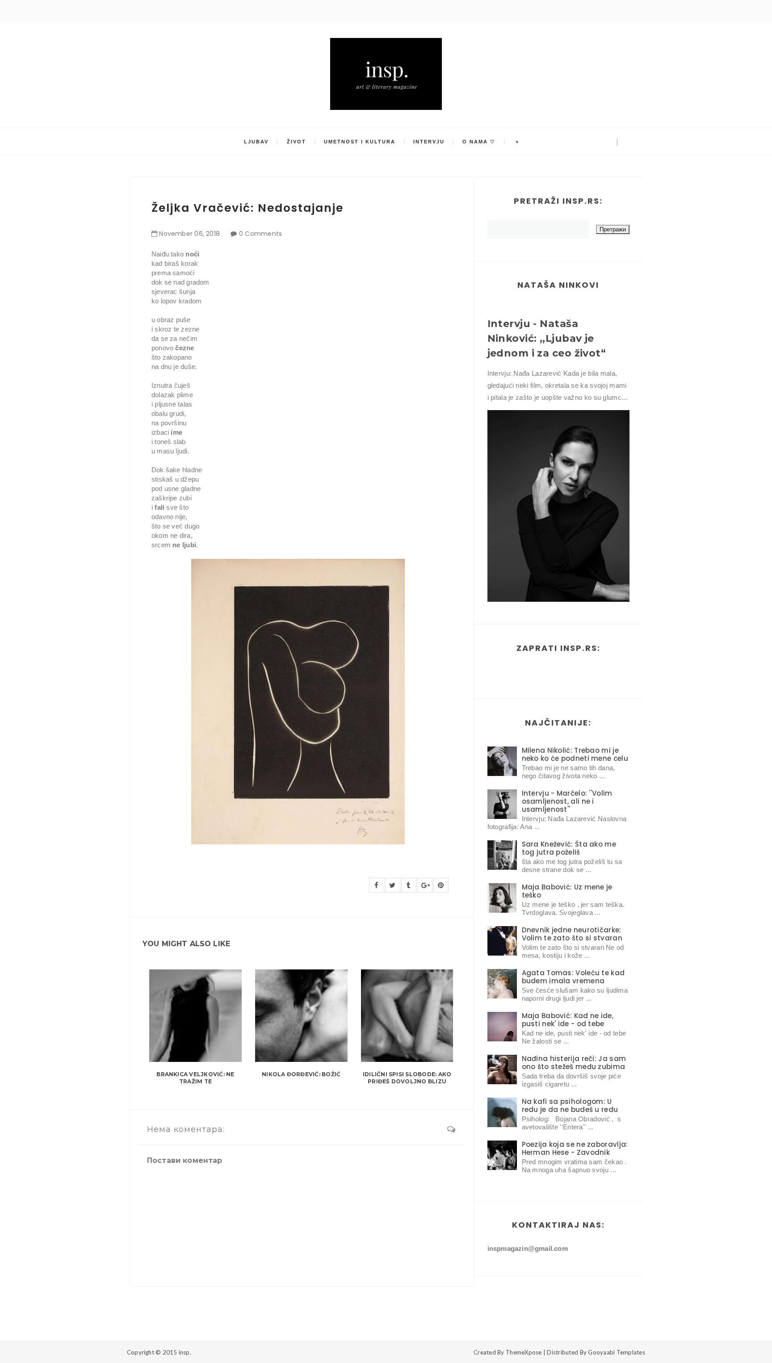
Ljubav (256, 141)
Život (296, 141)
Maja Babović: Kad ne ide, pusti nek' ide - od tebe (568, 1019)
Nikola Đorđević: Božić (301, 1074)
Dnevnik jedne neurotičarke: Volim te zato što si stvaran (572, 934)
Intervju (429, 141)
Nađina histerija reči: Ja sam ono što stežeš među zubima (574, 1062)
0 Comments (260, 233)
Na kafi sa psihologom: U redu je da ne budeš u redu (570, 1105)
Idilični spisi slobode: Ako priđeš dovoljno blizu (407, 1078)
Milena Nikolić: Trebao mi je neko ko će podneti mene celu (575, 754)
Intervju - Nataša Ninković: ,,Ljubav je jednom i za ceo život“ (546, 338)
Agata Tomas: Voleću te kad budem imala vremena (573, 977)
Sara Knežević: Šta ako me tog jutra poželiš (569, 848)
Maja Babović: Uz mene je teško (567, 891)
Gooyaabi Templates (616, 1352)
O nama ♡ (478, 141)
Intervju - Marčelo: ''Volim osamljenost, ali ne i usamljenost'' (567, 801)
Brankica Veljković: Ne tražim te (195, 1078)
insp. (185, 1352)
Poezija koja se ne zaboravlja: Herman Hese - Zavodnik (575, 1148)
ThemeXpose (524, 1352)
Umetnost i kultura (359, 141)
